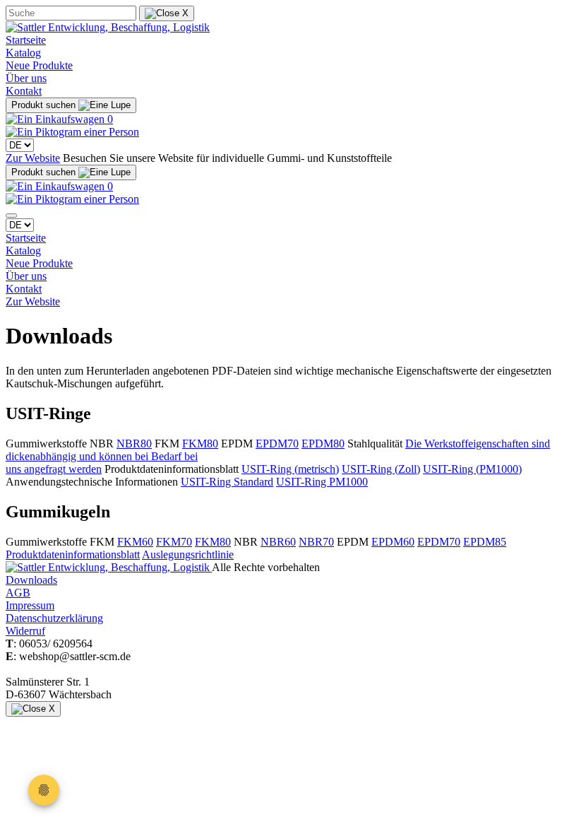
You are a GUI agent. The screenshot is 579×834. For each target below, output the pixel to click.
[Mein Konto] (72, 132)
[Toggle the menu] (11, 215)
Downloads (31, 580)
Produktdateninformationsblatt (73, 554)
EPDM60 (392, 542)
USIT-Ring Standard (227, 482)
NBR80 (134, 443)
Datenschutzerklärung (54, 618)
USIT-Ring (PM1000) (472, 469)
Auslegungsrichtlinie (188, 554)
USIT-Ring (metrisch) (290, 469)
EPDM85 (484, 542)
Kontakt (24, 91)
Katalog (23, 53)
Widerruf (25, 631)
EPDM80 (323, 443)
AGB (18, 593)
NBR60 (278, 542)
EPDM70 (277, 443)
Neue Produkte (39, 65)
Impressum (30, 605)
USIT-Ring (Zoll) (381, 469)
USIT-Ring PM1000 (322, 482)
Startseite (26, 40)
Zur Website (33, 158)
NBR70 (316, 542)
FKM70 (174, 542)
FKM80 (200, 443)
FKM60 (135, 542)
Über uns (26, 78)
